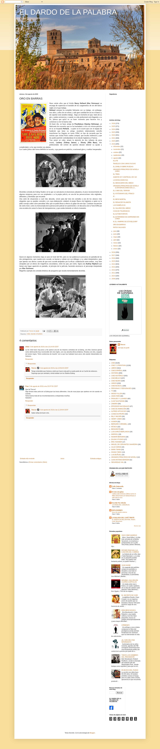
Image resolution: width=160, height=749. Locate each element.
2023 (114, 132)
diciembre (116, 146)
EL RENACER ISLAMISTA (122, 202)
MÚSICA (114, 427)
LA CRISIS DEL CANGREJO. (121, 505)
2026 (114, 123)
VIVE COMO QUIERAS (129, 535)
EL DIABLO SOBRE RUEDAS (123, 166)
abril (115, 240)
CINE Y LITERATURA (118, 365)
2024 (114, 129)
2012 (114, 270)
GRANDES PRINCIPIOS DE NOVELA (124, 457)
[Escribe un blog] (50, 331)
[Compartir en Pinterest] (57, 331)
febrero (116, 246)
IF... (114, 196)
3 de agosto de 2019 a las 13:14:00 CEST (44, 347)
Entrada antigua (95, 458)
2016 (114, 258)
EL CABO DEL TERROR (121, 190)
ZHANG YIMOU (116, 452)
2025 (114, 126)
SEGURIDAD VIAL (117, 462)
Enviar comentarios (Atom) (38, 462)
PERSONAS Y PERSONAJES (121, 388)
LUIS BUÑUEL (116, 455)
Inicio (62, 458)
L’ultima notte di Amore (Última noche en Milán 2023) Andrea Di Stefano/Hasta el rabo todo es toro (124, 495)
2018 (114, 252)
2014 (114, 264)
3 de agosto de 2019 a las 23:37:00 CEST (43, 386)
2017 (114, 255)
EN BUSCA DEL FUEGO (130, 670)
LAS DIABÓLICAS (119, 205)
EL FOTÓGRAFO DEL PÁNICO (123, 193)
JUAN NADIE (126, 565)
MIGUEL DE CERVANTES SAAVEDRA (124, 444)
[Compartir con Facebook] (55, 331)
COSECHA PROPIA (118, 414)
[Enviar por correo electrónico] (48, 331)
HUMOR (114, 421)
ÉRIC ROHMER (116, 442)
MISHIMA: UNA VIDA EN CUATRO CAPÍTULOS (130, 581)
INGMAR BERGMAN (118, 437)
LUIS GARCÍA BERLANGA (120, 432)
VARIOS (114, 383)
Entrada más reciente (27, 458)
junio (115, 234)
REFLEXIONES (117, 510)
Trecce (33, 368)
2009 (114, 279)
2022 (114, 135)
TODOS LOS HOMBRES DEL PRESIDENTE (130, 656)
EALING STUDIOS (36, 334)
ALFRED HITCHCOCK (119, 411)
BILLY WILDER (116, 416)
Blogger (92, 733)
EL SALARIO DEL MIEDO (121, 208)
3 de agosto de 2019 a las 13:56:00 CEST (54, 368)
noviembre (117, 149)
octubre (116, 152)
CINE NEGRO (116, 381)
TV (112, 391)
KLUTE (115, 161)
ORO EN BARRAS (119, 224)
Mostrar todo (137, 526)
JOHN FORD (115, 396)
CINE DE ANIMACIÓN (118, 409)
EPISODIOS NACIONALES (120, 406)
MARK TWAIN (116, 449)
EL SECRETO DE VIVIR (130, 595)
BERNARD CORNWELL (119, 424)
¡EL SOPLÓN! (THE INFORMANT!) (128, 641)
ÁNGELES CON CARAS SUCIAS (124, 163)
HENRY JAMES (116, 419)
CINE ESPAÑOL (116, 370)
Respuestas (32, 364)
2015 (114, 261)
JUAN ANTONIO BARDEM (120, 460)
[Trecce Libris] (111, 709)
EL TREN (116, 174)
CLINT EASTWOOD (118, 401)
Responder (29, 359)
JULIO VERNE (116, 447)
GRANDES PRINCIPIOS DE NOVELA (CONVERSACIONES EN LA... (125, 186)
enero (115, 249)
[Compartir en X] (52, 331)
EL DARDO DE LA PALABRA (68, 12)
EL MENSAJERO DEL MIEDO (123, 183)
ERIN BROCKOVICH (129, 610)
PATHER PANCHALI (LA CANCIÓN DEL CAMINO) (130, 551)
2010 (114, 276)
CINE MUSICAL (116, 386)
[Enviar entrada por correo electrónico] (43, 331)
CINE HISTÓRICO (117, 376)
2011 (114, 273)
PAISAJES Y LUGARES (119, 398)
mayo (115, 237)
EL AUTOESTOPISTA (120, 214)
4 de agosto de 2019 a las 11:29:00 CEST (54, 410)
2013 (114, 267)
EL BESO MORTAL (119, 199)
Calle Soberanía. (118, 486)
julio (115, 231)
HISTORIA (114, 373)
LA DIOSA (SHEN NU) (120, 180)
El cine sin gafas (118, 492)
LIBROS (114, 368)
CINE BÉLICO (116, 378)
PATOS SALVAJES (119, 227)
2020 (114, 141)
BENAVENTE (115, 429)
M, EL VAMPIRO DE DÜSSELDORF (125, 221)
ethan (27, 347)
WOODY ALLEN (116, 393)
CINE (28, 334)
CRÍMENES (126, 625)
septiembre (117, 155)
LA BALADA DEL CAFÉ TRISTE (123, 518)
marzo (115, 243)
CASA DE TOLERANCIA (121, 211)
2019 (114, 144)
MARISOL (114, 434)
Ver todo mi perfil (123, 348)
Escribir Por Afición (119, 503)
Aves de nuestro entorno (119, 512)
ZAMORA (114, 404)
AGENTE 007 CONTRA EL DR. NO (125, 177)
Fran (27, 386)
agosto (115, 158)
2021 (114, 138)
